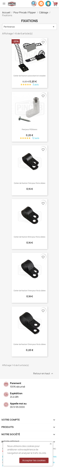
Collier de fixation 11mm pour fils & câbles (30, 291)
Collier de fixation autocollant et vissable (29, 76)
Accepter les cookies (34, 460)
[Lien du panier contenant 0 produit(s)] (56, 3)
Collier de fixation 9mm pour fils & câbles (29, 237)
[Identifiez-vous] (48, 3)
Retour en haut (43, 373)
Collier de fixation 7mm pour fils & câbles (29, 183)
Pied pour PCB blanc (29, 129)
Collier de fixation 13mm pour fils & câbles (29, 344)
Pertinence (29, 27)
